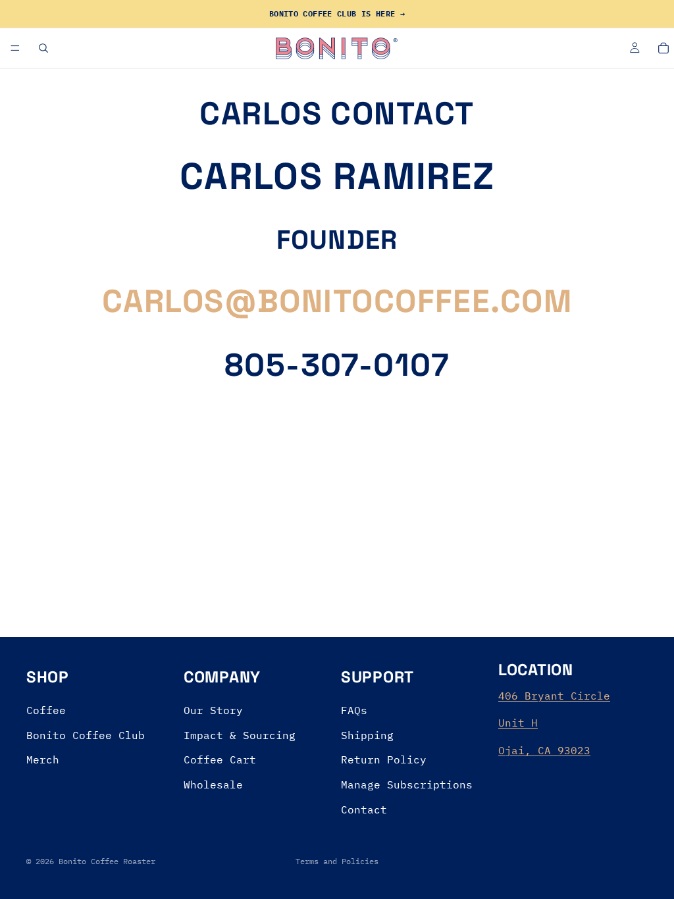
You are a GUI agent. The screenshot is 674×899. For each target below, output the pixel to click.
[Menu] (15, 48)
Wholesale (213, 784)
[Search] (43, 48)
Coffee (46, 710)
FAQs (354, 710)
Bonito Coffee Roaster (107, 861)
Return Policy (384, 759)
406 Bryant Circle (554, 695)
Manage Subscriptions (407, 784)
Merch (42, 759)
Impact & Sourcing (240, 734)
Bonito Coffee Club (85, 734)
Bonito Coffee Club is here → (337, 13)
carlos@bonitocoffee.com (337, 301)
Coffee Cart (220, 759)
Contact (364, 808)
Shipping (367, 734)
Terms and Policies (337, 861)
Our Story (213, 710)
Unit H (518, 722)
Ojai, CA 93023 (544, 750)
